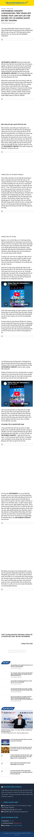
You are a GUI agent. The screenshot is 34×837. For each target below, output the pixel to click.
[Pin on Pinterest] (21, 651)
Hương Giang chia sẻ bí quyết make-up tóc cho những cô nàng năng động (22, 666)
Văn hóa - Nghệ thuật (7, 8)
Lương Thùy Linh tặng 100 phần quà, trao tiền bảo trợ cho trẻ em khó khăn (21, 681)
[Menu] (32, 3)
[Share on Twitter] (15, 651)
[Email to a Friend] (18, 651)
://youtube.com (17, 823)
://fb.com (11, 820)
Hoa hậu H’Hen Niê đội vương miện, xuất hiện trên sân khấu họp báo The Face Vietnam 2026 (21, 689)
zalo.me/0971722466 (16, 825)
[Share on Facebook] (12, 651)
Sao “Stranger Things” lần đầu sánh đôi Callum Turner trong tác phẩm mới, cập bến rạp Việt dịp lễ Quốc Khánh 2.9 (22, 674)
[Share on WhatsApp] (9, 651)
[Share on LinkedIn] (24, 651)
